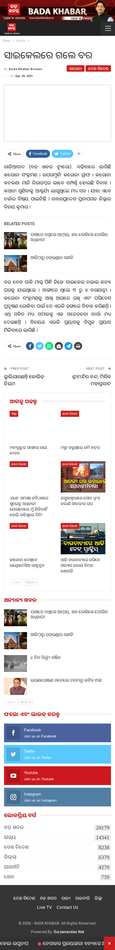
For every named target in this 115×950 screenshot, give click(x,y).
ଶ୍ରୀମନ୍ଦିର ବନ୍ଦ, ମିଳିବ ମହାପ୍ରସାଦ (91, 379)
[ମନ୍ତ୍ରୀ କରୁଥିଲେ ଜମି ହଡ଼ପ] (83, 426)
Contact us (67, 907)
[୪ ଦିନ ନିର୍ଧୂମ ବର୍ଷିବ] (15, 663)
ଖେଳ (9, 876)
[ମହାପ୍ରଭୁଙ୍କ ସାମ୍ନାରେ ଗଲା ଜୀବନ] (32, 426)
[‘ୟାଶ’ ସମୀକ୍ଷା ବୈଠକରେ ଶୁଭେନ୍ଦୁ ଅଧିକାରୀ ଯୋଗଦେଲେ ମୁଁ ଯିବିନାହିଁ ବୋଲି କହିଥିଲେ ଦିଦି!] (32, 477)
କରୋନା (75, 68)
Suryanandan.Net (69, 932)
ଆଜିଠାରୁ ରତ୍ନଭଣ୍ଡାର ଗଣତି (51, 257)
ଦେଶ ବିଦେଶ (98, 68)
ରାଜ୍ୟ (10, 837)
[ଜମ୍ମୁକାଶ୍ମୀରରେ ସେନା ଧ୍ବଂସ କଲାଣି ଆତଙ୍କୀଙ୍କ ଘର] (83, 477)
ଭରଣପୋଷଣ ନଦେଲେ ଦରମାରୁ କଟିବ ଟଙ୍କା (66, 680)
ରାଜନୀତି (12, 867)
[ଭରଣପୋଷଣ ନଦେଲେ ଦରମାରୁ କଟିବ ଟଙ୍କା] (15, 686)
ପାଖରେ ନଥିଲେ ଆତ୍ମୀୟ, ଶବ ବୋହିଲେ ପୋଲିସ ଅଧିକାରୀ (69, 237)
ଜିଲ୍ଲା (13, 413)
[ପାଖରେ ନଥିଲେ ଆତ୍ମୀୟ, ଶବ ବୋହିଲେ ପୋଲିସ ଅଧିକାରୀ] (15, 240)
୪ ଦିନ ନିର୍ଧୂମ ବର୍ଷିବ (45, 657)
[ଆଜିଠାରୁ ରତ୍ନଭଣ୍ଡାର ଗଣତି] (15, 263)
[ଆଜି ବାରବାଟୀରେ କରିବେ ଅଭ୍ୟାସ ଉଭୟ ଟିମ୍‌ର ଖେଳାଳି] (83, 538)
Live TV (44, 907)
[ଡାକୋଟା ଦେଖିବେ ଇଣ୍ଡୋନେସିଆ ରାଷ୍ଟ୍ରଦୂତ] (32, 538)
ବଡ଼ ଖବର (14, 827)
